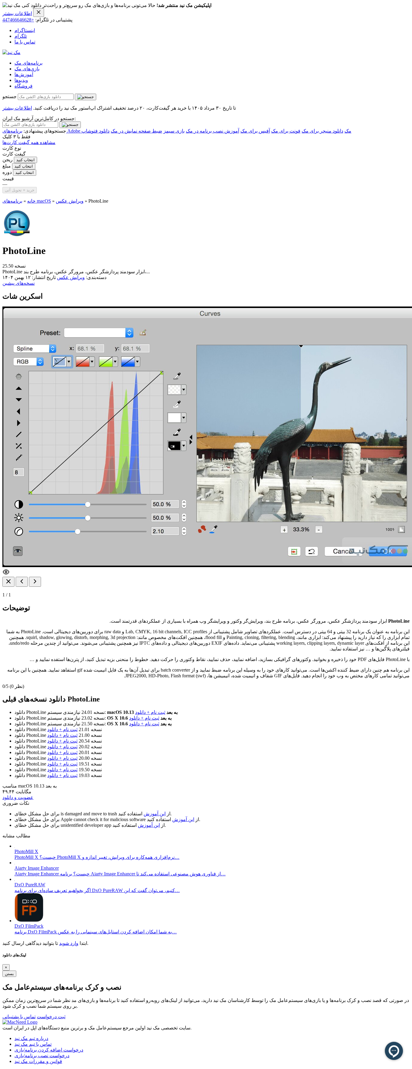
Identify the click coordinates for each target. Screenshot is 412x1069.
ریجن (7, 159)
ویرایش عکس (70, 201)
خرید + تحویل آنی (19, 190)
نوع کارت (11, 148)
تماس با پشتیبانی (19, 1016)
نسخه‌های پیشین (18, 283)
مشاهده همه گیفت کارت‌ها (28, 142)
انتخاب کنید (25, 160)
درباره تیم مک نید (31, 1038)
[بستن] (8, 582)
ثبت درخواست (51, 1016)
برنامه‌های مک (28, 63)
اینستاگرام (24, 30)
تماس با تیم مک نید (33, 1044)
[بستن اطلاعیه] (38, 12)
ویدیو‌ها (21, 80)
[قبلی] (22, 582)
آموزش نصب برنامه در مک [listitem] (212, 130)
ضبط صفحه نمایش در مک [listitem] (136, 130)
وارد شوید (68, 943)
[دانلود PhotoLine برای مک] (16, 236)
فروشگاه (23, 85)
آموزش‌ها (23, 74)
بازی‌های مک (27, 68)
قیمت (8, 178)
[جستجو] (85, 97)
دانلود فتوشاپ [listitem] (95, 130)
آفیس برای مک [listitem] (255, 130)
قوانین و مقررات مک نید (38, 1061)
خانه (31, 201)
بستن (9, 973)
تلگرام (20, 36)
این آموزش (155, 813)
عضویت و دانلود (17, 797)
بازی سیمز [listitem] (174, 130)
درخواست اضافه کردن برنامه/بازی (48, 1049)
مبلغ (6, 166)
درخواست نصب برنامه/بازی (41, 1055)
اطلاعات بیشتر (17, 13)
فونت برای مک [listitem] (285, 130)
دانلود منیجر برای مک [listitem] (322, 130)
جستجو (9, 96)
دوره (7, 172)
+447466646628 (18, 19)
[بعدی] (35, 582)
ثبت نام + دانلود (150, 712)
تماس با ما (24, 41)
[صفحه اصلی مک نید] (11, 52)
